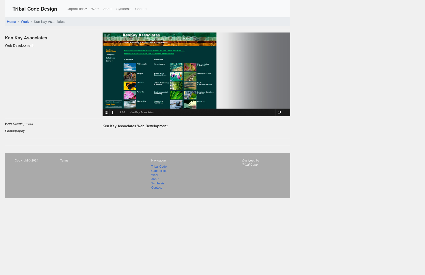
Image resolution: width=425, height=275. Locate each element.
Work (95, 8)
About (107, 8)
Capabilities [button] (76, 8)
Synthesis (123, 8)
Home (11, 21)
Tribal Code (159, 166)
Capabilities (159, 170)
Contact (141, 8)
